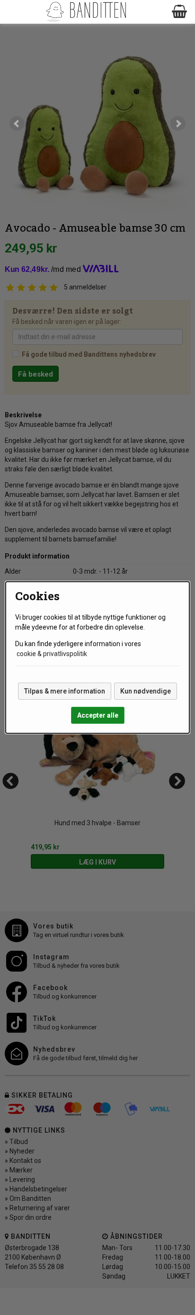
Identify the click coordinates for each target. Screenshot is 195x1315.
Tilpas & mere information (64, 691)
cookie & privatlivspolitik (52, 654)
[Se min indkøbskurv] (180, 12)
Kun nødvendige (145, 691)
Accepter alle (97, 715)
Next (178, 123)
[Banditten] (86, 12)
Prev (17, 123)
